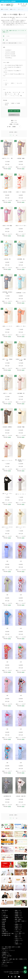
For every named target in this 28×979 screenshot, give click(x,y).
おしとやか (19, 83)
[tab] (14, 31)
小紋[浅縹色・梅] (21, 259)
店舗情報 (4, 919)
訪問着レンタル (18, 915)
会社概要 (4, 929)
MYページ (4, 964)
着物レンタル (13, 9)
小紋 (7, 561)
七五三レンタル (18, 938)
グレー (6, 95)
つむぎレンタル (18, 931)
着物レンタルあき (4, 9)
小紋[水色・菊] (7, 259)
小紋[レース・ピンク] (7, 326)
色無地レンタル (18, 924)
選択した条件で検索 (14, 110)
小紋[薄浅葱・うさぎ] (21, 292)
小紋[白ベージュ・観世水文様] (21, 360)
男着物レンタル (18, 927)
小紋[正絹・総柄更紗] (7, 426)
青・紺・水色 (8, 92)
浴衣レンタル (18, 934)
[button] (14, 31)
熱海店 (3, 928)
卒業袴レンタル (18, 926)
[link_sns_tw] (11, 976)
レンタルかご (5, 965)
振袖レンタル (18, 910)
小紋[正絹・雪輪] (21, 426)
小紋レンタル (18, 929)
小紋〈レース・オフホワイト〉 (7, 528)
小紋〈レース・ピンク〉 (7, 460)
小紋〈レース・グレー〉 (20, 494)
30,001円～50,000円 (10, 53)
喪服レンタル (18, 936)
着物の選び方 (5, 910)
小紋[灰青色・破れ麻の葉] (7, 293)
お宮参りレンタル (19, 940)
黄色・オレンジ (8, 94)
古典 (6, 84)
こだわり (4, 912)
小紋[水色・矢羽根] (7, 191)
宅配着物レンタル (6, 954)
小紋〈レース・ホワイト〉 (21, 528)
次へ (17, 135)
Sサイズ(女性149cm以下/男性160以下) (14, 65)
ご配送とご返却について (7, 962)
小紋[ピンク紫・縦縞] (7, 225)
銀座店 (13, 103)
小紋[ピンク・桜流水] (21, 191)
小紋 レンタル (14, 122)
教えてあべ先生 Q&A (6, 955)
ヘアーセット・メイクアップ (8, 950)
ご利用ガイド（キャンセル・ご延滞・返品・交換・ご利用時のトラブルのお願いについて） (14, 959)
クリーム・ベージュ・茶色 (16, 95)
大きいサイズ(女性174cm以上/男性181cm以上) (13, 75)
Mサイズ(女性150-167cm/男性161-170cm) (12, 68)
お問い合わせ (5, 931)
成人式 (16, 942)
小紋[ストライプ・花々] (20, 225)
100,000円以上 (8, 57)
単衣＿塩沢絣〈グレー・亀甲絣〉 (20, 460)
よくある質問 (5, 917)
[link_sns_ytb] (19, 976)
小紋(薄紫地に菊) (7, 796)
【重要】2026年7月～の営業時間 (8, 1)
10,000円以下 (8, 50)
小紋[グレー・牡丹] (7, 393)
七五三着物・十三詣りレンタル (21, 922)
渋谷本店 (7, 103)
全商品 (11, 124)
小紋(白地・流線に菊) (21, 796)
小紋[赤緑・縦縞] (21, 158)
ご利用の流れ (5, 915)
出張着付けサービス (6, 948)
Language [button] (23, 5)
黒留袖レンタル (18, 912)
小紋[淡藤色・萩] (21, 393)
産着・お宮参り (18, 919)
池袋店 (18, 103)
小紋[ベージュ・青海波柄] (7, 360)
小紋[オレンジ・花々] (21, 326)
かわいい (7, 83)
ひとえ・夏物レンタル (20, 933)
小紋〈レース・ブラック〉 (7, 494)
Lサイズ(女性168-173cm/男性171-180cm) (12, 71)
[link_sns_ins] (15, 976)
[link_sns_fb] (8, 976)
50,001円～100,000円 (10, 55)
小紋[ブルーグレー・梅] (7, 158)
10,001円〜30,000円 (10, 52)
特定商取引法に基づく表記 (8, 933)
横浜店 (6, 104)
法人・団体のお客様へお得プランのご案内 (11, 946)
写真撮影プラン (5, 952)
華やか (13, 83)
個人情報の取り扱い (6, 935)
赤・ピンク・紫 (16, 92)
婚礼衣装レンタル (19, 917)
